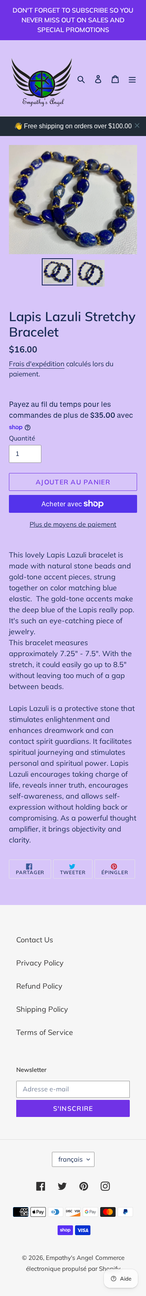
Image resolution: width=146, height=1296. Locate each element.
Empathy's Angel (69, 1257)
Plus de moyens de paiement (73, 524)
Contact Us (34, 939)
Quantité (22, 438)
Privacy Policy (40, 963)
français (70, 1159)
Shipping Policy (42, 1009)
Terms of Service (44, 1032)
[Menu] (132, 78)
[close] (137, 125)
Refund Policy (39, 986)
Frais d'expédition (36, 363)
